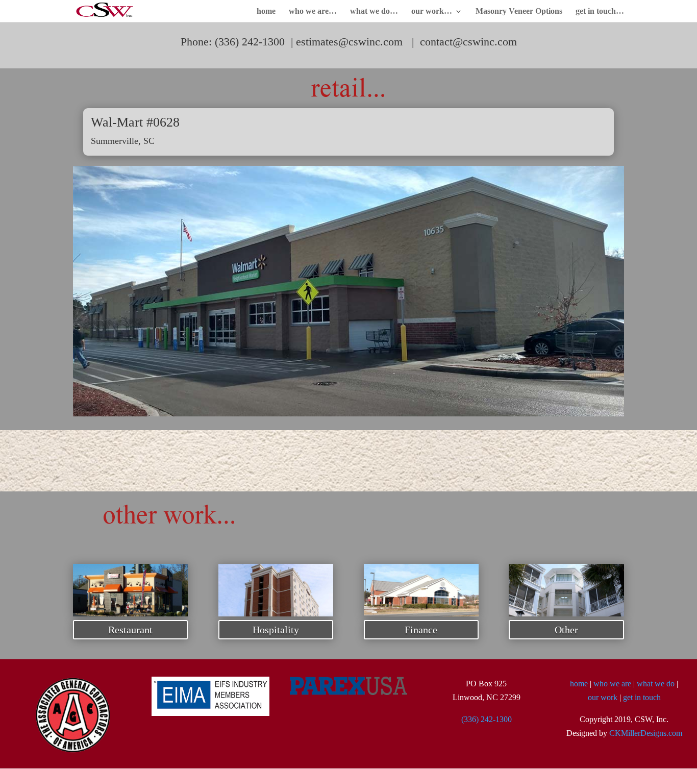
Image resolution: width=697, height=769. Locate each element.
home (266, 11)
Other (566, 629)
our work (602, 697)
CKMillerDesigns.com (645, 733)
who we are (612, 683)
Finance (421, 629)
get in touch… (600, 11)
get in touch (642, 697)
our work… (431, 11)
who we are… (313, 11)
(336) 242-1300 (486, 719)
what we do (656, 683)
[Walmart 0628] (348, 413)
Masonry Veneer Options (519, 11)
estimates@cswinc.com (349, 41)
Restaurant (130, 629)
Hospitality (276, 629)
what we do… (374, 11)
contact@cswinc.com (468, 41)
